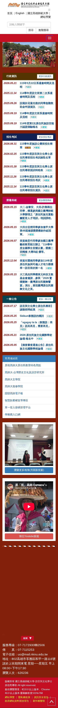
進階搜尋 (43, 30)
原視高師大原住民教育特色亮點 (23, 365)
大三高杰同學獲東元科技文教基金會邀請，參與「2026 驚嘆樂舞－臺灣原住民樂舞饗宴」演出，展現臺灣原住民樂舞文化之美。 (36, 281)
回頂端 (52, 702)
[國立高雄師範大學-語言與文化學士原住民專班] (29, 5)
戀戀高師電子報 (14, 393)
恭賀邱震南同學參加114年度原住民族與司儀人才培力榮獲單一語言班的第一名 (36, 264)
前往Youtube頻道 (29, 536)
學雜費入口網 (12, 414)
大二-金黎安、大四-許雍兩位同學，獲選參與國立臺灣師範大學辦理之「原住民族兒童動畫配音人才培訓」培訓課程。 (38, 212)
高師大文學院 (12, 379)
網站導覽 (45, 17)
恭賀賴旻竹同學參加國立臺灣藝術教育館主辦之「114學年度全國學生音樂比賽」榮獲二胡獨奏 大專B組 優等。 (36, 246)
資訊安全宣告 (41, 697)
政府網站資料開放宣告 (17, 701)
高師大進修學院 (14, 386)
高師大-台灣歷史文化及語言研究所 (24, 372)
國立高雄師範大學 (38, 13)
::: (49, 9)
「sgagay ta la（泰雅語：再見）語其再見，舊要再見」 (36, 324)
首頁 (9, 13)
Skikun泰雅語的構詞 (33, 316)
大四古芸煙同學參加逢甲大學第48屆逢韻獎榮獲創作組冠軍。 (36, 231)
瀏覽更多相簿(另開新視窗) (29, 470)
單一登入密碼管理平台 (18, 407)
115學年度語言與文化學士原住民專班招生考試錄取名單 (36, 155)
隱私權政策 (24, 697)
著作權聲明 (39, 701)
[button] (6, 54)
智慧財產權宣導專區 (16, 400)
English (20, 13)
